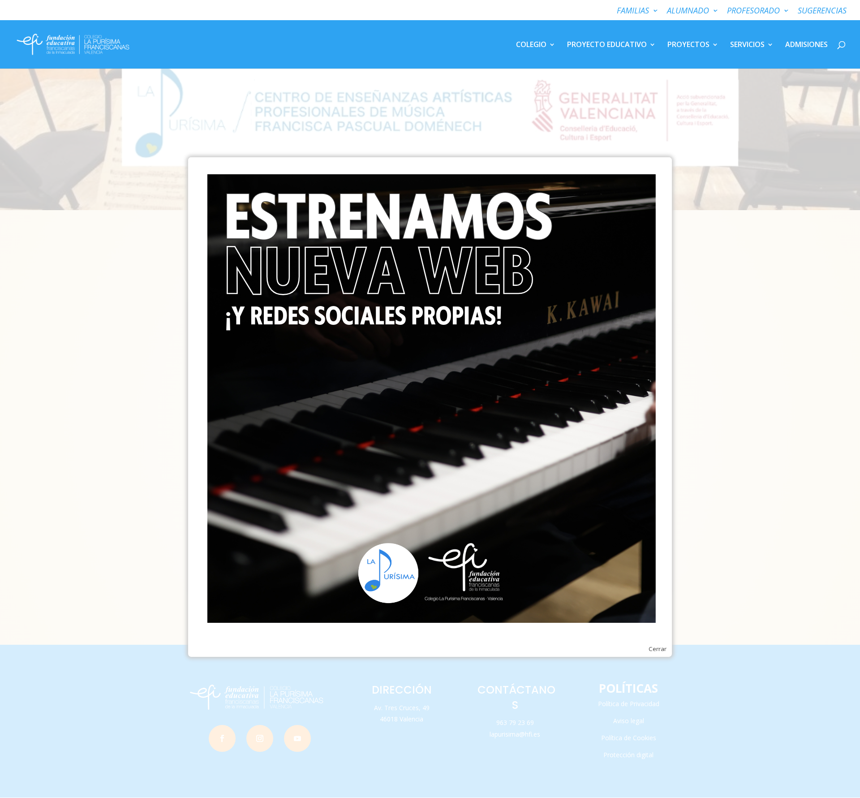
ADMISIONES (806, 45)
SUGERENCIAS (822, 11)
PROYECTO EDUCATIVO (607, 45)
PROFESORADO (753, 11)
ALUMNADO (688, 11)
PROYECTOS (688, 45)
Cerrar (657, 649)
